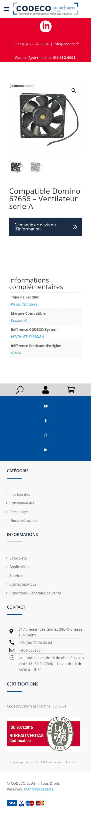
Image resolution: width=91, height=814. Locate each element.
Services (16, 575)
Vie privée (56, 762)
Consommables (22, 503)
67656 (16, 352)
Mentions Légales (39, 789)
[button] (73, 90)
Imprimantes (19, 494)
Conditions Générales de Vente (35, 593)
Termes (71, 762)
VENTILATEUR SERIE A (27, 336)
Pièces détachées (24, 304)
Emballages (19, 511)
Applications (19, 566)
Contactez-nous (22, 584)
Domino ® (19, 320)
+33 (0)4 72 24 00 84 (35, 642)
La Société (18, 558)
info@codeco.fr (31, 650)
